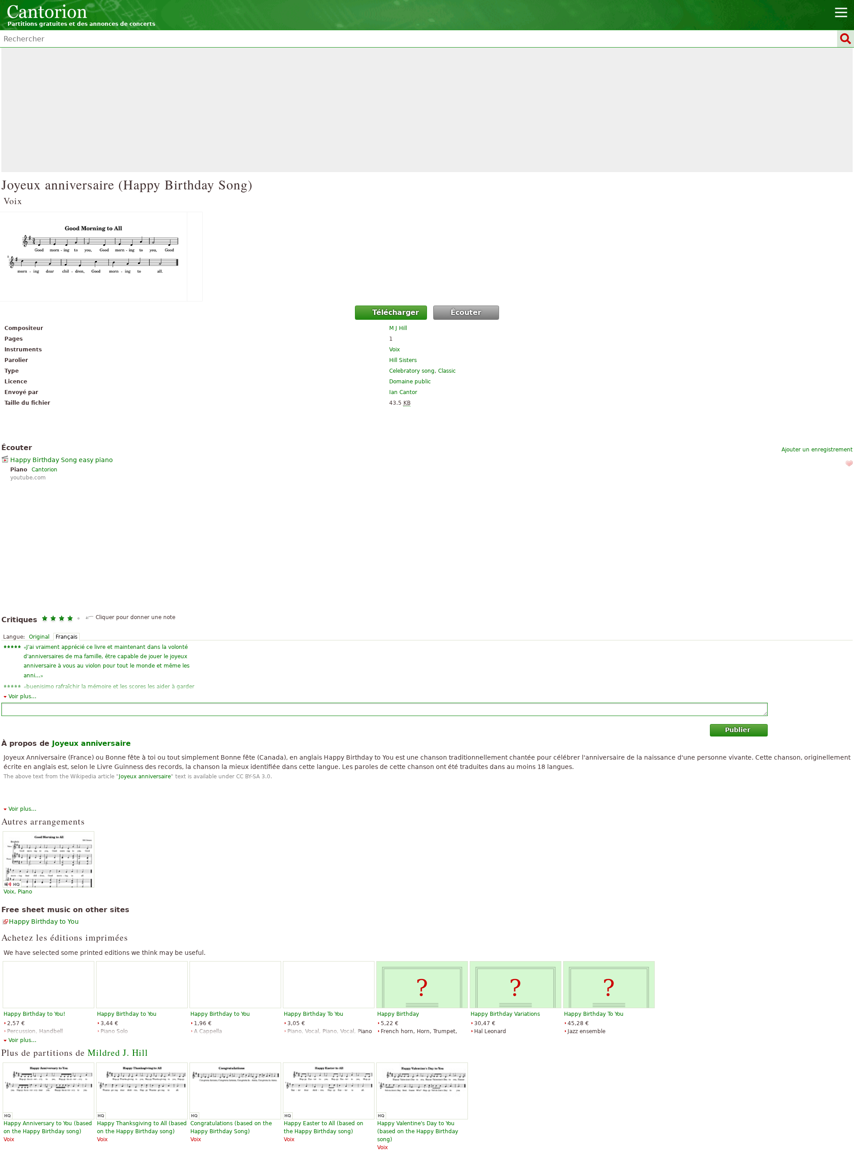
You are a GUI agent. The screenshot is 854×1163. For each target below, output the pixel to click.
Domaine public (410, 381)
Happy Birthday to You (44, 921)
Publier (737, 729)
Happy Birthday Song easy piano (61, 459)
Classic (447, 371)
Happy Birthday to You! (34, 1014)
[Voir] (427, 256)
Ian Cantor (403, 392)
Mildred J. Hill (118, 1052)
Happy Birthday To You (313, 1014)
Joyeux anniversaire (145, 776)
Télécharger (395, 312)
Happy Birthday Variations (505, 1014)
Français (66, 637)
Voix (394, 349)
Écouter (466, 312)
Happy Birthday (398, 1014)
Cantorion (44, 470)
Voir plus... (22, 696)
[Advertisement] (427, 110)
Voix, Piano (18, 892)
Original (39, 637)
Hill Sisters (403, 360)
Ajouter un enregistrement (817, 450)
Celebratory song (412, 371)
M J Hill (398, 328)
